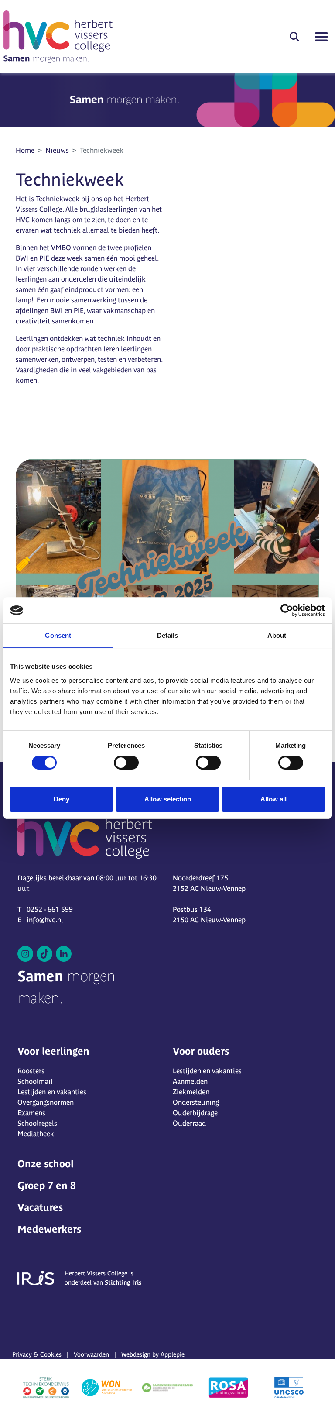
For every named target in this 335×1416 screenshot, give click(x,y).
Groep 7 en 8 (46, 1185)
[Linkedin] (64, 954)
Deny (61, 799)
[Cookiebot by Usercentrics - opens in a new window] (287, 610)
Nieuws (57, 150)
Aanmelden (190, 1081)
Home (25, 150)
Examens (31, 1113)
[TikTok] (44, 954)
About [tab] (277, 635)
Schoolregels (37, 1123)
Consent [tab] (58, 635)
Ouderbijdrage (195, 1113)
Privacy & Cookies (37, 1354)
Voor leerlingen (53, 1051)
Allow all (273, 799)
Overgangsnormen (45, 1102)
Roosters (30, 1071)
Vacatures (40, 1207)
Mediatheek (35, 1134)
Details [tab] (167, 635)
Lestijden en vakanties (51, 1092)
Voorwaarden (91, 1354)
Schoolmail (35, 1081)
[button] (294, 37)
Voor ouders (201, 1051)
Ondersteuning (196, 1102)
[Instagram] (25, 954)
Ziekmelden (191, 1092)
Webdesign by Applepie (153, 1354)
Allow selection (167, 799)
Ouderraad (189, 1123)
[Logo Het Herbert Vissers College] (58, 36)
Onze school (45, 1163)
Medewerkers (49, 1229)
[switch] (126, 763)
